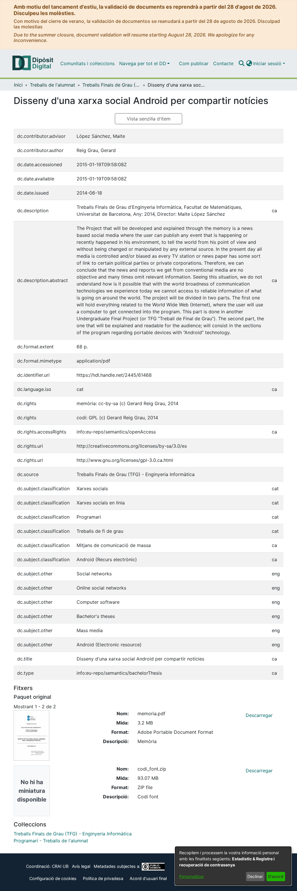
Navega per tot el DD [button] (142, 63)
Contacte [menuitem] (223, 63)
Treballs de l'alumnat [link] (52, 85)
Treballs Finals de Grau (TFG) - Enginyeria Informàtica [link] (111, 85)
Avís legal (81, 866)
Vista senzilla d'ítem (149, 119)
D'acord (275, 876)
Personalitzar (191, 876)
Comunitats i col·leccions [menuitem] (87, 63)
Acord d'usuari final (148, 878)
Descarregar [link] (259, 715)
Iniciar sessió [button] (268, 63)
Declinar (255, 876)
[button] (241, 63)
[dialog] (233, 866)
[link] (73, 834)
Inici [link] (18, 85)
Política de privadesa (103, 878)
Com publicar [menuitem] (194, 63)
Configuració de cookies (53, 878)
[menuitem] (144, 63)
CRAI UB (60, 866)
